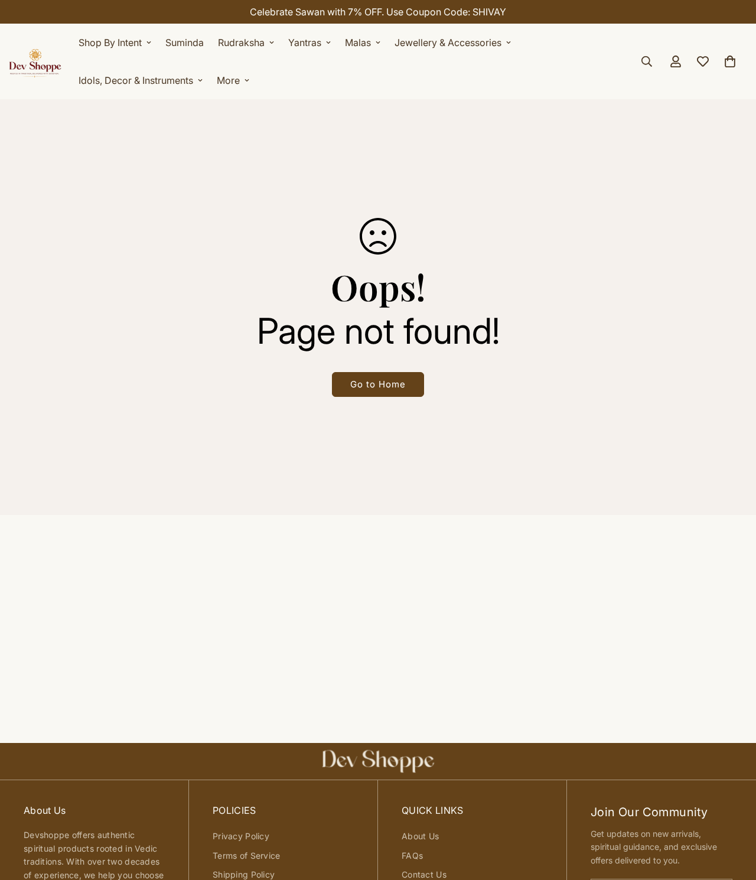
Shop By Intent (110, 42)
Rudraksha (241, 42)
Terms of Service (246, 855)
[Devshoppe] (35, 61)
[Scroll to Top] (733, 815)
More (228, 80)
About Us (420, 836)
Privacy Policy (241, 836)
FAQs (412, 855)
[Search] (646, 61)
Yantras (304, 42)
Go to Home (378, 384)
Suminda (184, 42)
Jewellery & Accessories (448, 42)
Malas (358, 42)
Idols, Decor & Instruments (136, 80)
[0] (730, 61)
